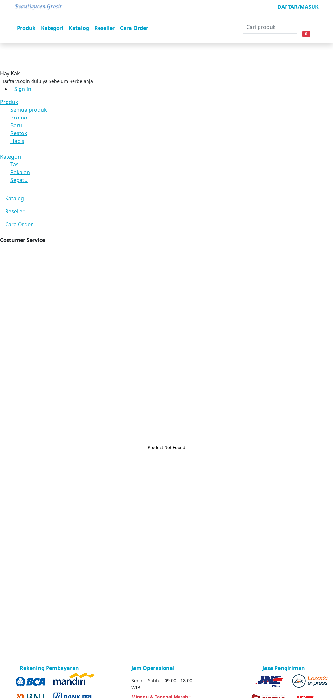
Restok (18, 133)
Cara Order (19, 224)
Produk (9, 101)
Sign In (22, 88)
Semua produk (28, 109)
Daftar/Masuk (298, 6)
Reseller (15, 211)
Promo (18, 117)
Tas (14, 164)
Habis (17, 141)
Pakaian (20, 172)
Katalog (14, 198)
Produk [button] (26, 28)
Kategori (10, 156)
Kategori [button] (52, 28)
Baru (16, 125)
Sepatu (19, 180)
